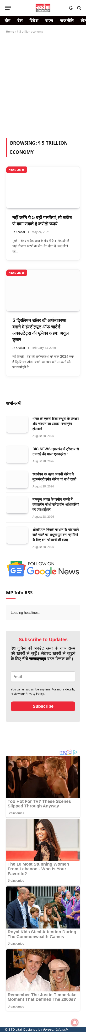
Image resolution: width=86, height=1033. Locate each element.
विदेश (34, 20)
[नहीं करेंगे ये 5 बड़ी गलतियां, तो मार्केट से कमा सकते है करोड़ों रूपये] (43, 187)
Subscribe (43, 706)
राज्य (49, 20)
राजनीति (67, 20)
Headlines (17, 169)
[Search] (78, 7)
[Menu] (8, 7)
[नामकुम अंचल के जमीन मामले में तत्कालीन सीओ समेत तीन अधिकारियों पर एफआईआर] (17, 505)
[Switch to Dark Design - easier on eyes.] (71, 8)
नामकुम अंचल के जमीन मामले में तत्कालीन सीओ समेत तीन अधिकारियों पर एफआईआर (55, 504)
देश (20, 20)
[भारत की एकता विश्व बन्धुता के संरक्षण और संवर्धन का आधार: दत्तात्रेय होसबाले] (17, 424)
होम (8, 20)
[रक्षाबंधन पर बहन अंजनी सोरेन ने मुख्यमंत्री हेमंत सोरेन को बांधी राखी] (17, 479)
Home (10, 32)
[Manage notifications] (75, 1022)
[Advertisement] (43, 85)
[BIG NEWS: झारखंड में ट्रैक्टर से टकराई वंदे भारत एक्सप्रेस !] (17, 454)
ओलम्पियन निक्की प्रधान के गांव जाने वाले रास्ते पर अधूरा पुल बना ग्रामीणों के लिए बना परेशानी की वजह (55, 534)
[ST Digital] (43, 8)
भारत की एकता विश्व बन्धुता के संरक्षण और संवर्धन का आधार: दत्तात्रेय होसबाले (55, 423)
